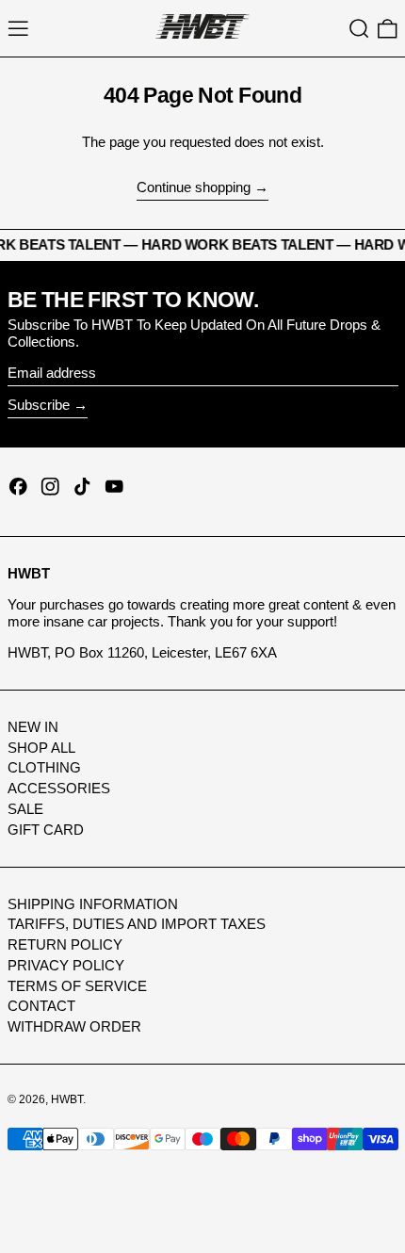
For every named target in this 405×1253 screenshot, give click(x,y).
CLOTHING (44, 767)
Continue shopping (194, 187)
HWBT (67, 1099)
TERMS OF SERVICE (77, 986)
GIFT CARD (46, 830)
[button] (359, 29)
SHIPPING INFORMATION (93, 904)
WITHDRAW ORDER (74, 1026)
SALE (25, 809)
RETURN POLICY (65, 944)
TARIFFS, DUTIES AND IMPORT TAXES (137, 924)
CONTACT (41, 1006)
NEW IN (33, 727)
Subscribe (39, 405)
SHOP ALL (41, 748)
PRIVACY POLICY (66, 965)
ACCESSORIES (59, 788)
